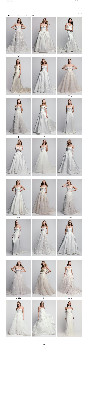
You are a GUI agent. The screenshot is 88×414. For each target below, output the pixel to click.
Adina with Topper (69, 217)
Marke (46, 15)
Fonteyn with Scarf (69, 298)
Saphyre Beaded (18, 298)
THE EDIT (49, 8)
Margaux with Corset (44, 96)
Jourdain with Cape (69, 96)
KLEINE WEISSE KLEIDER (37, 8)
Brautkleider (27, 8)
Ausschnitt (24, 15)
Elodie (44, 55)
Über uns (59, 8)
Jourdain (44, 217)
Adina (18, 136)
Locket (69, 297)
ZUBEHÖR (31, 8)
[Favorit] (30, 53)
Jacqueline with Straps (18, 55)
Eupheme (44, 177)
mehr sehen (44, 344)
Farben (21, 15)
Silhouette (7, 15)
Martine (69, 55)
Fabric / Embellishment (34, 15)
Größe (17, 15)
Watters (19, 95)
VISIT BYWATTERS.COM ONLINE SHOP (9, 1)
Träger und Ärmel (12, 15)
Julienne (18, 217)
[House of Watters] (44, 5)
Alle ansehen (44, 347)
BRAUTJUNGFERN (44, 8)
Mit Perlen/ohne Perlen (41, 15)
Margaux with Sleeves (18, 177)
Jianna (44, 298)
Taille (28, 15)
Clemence (69, 136)
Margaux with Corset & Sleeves (69, 177)
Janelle (19, 96)
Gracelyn (44, 136)
